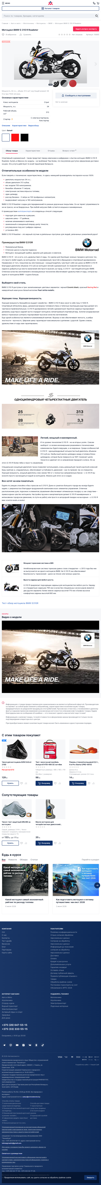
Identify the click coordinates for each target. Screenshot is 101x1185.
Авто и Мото (7, 997)
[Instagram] (23, 1045)
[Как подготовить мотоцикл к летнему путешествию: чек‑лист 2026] (76, 889)
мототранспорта (25, 211)
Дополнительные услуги (60, 964)
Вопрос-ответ (69, 151)
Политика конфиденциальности (63, 932)
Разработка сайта (82, 1065)
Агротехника (7, 1000)
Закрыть (90, 1177)
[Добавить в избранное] (22, 783)
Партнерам (6, 950)
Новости (12, 859)
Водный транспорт (10, 1006)
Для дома (6, 1018)
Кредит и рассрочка (59, 961)
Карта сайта (7, 953)
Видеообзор (33, 125)
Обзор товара (12, 151)
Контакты (6, 938)
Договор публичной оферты (62, 973)
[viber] (10, 1045)
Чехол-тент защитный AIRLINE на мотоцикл (16, 823)
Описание (6, 125)
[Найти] (96, 15)
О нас (4, 935)
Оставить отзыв (57, 970)
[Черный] (24, 137)
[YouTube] (17, 1045)
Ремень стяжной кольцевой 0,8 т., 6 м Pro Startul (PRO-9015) (84, 763)
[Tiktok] (42, 1045)
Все (3, 859)
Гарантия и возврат (58, 967)
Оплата (53, 958)
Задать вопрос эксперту (86, 29)
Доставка (54, 955)
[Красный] (15, 137)
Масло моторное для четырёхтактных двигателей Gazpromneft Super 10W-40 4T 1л (50, 823)
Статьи (34, 859)
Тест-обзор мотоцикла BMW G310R (20, 603)
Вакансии (6, 944)
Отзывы (51, 151)
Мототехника (55, 997)
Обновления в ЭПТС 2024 (61, 988)
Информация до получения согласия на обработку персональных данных (62, 950)
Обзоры (24, 859)
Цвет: (7, 130)
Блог (4, 947)
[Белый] (6, 137)
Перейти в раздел (90, 859)
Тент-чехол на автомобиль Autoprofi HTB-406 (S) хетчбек (49, 763)
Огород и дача (8, 1003)
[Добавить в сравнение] (27, 783)
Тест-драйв (7, 941)
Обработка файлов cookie (61, 982)
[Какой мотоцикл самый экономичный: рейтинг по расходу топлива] (25, 889)
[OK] (36, 1045)
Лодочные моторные (59, 1006)
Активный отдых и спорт (12, 1012)
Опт (3, 932)
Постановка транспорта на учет (63, 985)
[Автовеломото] (50, 3)
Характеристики (19, 125)
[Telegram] (4, 1045)
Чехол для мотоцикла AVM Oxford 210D (16, 763)
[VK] (29, 1045)
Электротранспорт (9, 1009)
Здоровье (6, 1015)
